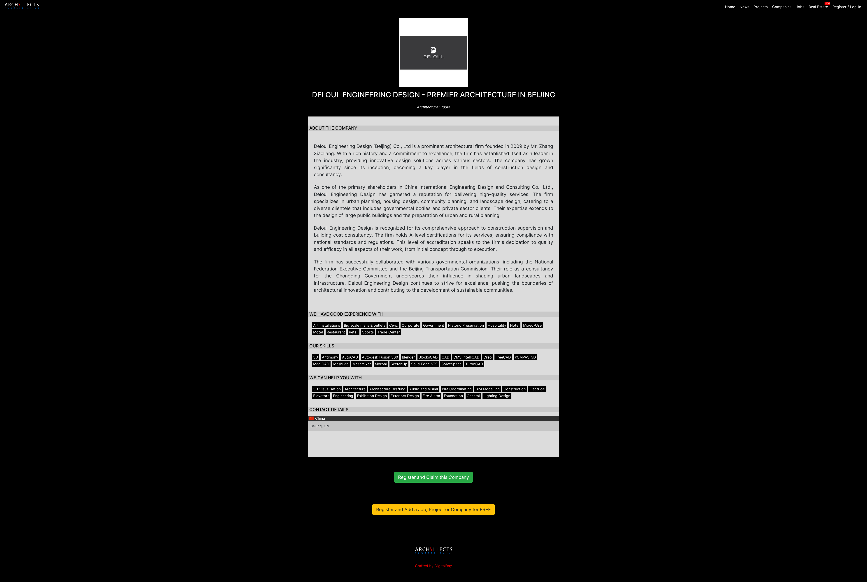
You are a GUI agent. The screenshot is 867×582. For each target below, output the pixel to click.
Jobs (800, 7)
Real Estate (818, 7)
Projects (761, 7)
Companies (781, 7)
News (744, 7)
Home (730, 7)
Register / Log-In (846, 7)
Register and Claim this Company (433, 477)
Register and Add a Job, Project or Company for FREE (433, 509)
